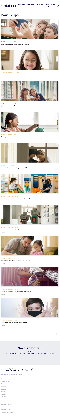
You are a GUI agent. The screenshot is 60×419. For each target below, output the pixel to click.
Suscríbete (3, 379)
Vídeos (53, 4)
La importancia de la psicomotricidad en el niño (16, 199)
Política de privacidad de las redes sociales (11, 407)
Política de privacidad (6, 404)
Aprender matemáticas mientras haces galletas (16, 260)
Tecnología (39, 4)
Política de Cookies (5, 409)
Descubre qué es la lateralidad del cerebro (14, 322)
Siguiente (53, 334)
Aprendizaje (30, 4)
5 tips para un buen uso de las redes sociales (15, 44)
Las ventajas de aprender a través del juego (14, 229)
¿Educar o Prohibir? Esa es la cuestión (13, 106)
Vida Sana (47, 5)
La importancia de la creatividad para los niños (16, 291)
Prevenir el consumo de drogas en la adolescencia (16, 168)
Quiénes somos (5, 383)
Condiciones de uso (6, 402)
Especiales (3, 386)
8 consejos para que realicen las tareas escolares (16, 75)
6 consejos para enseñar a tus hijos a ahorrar (15, 137)
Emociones (21, 4)
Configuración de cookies (7, 412)
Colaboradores (5, 381)
